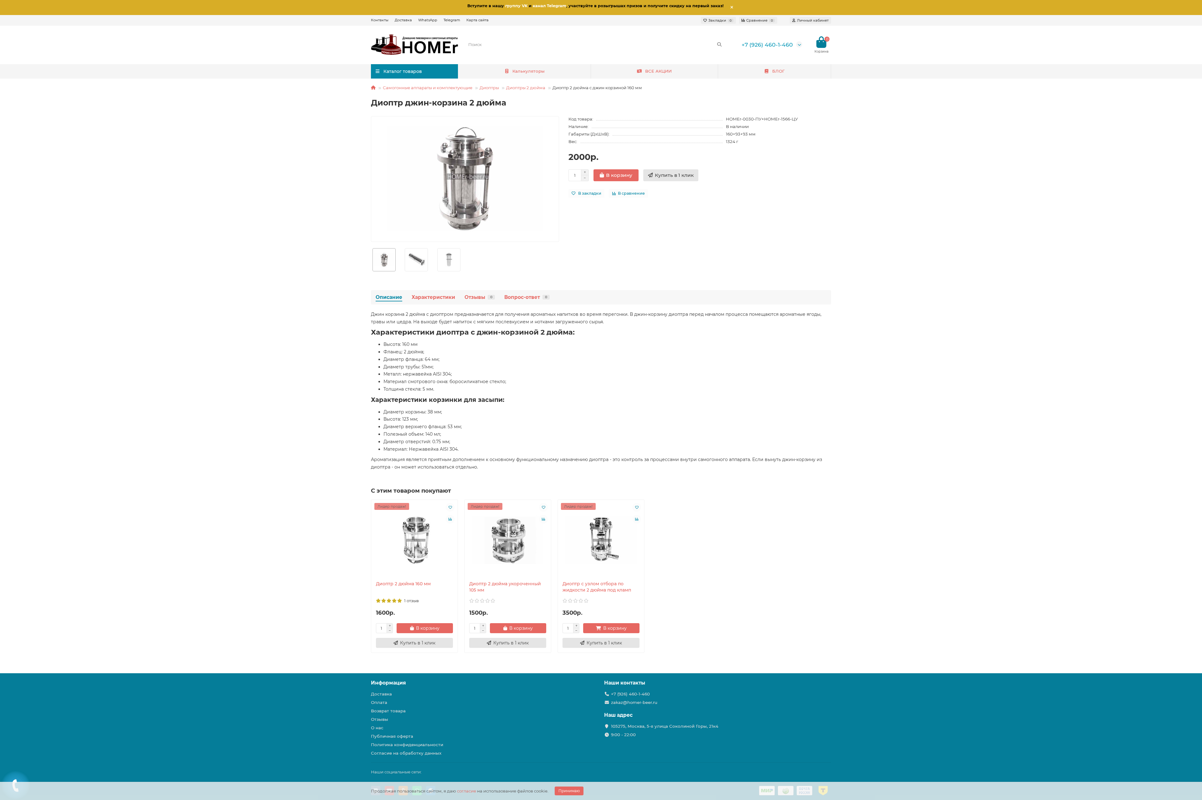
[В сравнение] (450, 519)
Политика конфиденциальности (407, 744)
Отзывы (478, 297)
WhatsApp (427, 20)
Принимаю (569, 790)
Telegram (452, 20)
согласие (466, 790)
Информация (388, 683)
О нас (377, 727)
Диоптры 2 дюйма (525, 87)
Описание (389, 297)
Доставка (403, 20)
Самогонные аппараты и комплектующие (427, 87)
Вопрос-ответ (525, 297)
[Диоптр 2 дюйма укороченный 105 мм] (507, 540)
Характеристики (433, 297)
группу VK (516, 5)
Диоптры (489, 87)
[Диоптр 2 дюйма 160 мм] (414, 540)
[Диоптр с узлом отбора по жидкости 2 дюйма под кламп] (601, 540)
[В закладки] (450, 507)
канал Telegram (549, 5)
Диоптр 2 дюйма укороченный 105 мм (505, 587)
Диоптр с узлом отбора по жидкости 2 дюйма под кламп (596, 587)
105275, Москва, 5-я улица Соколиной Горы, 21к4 (664, 726)
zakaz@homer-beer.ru (634, 702)
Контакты (379, 20)
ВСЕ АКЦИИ (658, 71)
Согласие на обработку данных (406, 753)
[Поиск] (719, 44)
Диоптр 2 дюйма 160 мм (403, 584)
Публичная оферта (392, 736)
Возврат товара (388, 710)
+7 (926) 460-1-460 (767, 44)
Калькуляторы (528, 71)
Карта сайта (477, 20)
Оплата (379, 702)
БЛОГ (778, 71)
